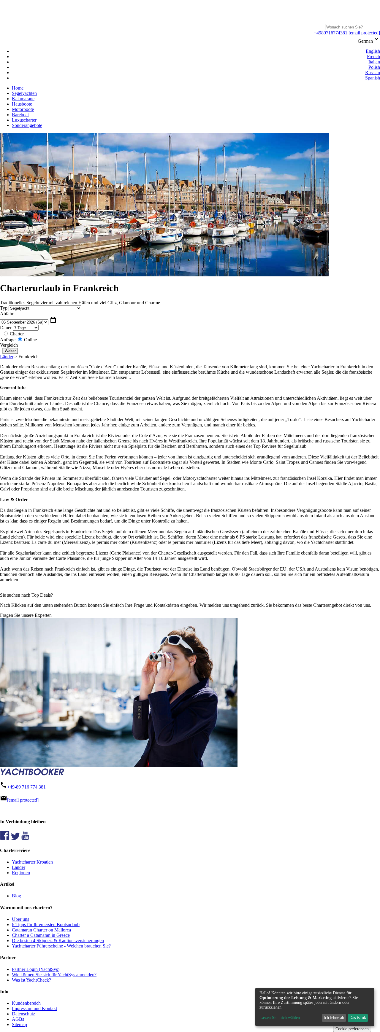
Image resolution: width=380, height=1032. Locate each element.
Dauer (6, 327)
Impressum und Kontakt (34, 1008)
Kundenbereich (26, 1003)
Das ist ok (357, 1017)
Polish (374, 67)
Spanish (372, 77)
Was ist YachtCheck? (31, 979)
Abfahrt (7, 313)
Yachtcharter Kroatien (32, 861)
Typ (3, 307)
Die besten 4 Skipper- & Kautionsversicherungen (58, 940)
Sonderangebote (27, 125)
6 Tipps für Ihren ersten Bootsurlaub (46, 924)
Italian (374, 61)
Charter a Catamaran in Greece (41, 935)
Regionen (21, 872)
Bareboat (20, 114)
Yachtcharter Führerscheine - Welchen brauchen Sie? (61, 945)
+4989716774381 (330, 32)
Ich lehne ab (334, 1017)
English (373, 51)
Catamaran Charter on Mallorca (41, 929)
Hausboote (22, 103)
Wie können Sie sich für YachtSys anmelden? (54, 974)
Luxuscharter (24, 119)
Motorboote (23, 109)
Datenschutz (23, 1013)
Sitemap (19, 1024)
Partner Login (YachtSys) (35, 969)
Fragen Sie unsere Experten (26, 615)
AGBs (18, 1019)
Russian (372, 72)
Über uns (20, 919)
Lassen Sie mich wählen (279, 1017)
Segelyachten (24, 93)
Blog (16, 895)
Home (17, 87)
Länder (6, 356)
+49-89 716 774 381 (26, 786)
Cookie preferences (352, 1029)
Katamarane (23, 98)
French (373, 56)
